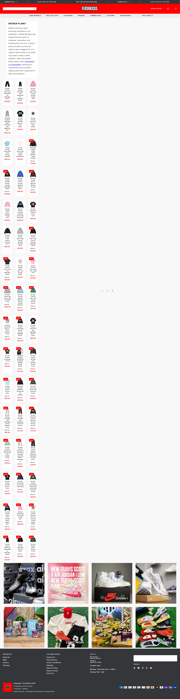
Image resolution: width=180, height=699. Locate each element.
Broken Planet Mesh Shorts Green (33, 547)
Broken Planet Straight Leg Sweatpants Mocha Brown (20, 420)
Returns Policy (52, 668)
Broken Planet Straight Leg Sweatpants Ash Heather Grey (7, 421)
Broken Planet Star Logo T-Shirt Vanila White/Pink (20, 152)
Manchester (94, 657)
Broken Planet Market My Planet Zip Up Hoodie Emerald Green (33, 486)
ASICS (168, 598)
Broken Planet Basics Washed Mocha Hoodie (33, 183)
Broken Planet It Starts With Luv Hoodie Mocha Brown (33, 420)
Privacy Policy (51, 660)
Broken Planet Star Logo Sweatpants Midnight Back (7, 93)
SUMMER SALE (95, 15)
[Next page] (112, 291)
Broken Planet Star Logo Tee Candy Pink (33, 269)
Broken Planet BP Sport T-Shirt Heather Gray (7, 329)
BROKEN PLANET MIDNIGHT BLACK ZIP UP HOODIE (20, 390)
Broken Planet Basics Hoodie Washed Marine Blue (20, 183)
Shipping (49, 665)
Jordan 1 (121, 598)
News (5, 660)
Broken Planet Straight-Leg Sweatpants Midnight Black (20, 94)
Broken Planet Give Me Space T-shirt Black (20, 122)
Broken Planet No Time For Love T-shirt (33, 212)
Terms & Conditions (53, 662)
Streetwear (75, 642)
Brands (81, 15)
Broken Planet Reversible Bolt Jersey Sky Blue (7, 152)
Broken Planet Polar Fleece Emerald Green (7, 239)
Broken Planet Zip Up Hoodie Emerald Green (33, 389)
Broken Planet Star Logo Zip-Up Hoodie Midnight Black (33, 240)
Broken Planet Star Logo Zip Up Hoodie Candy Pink (33, 93)
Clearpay (6, 665)
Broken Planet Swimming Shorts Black (20, 547)
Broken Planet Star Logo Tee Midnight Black (7, 270)
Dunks (123, 642)
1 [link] (102, 290)
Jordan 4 (165, 642)
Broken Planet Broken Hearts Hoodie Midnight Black (7, 183)
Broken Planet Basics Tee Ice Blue (7, 389)
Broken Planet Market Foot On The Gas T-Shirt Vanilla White (33, 518)
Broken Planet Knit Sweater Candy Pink (7, 213)
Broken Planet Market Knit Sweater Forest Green (33, 361)
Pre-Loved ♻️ (147, 15)
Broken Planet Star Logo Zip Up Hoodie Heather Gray (20, 240)
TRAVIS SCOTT (74, 598)
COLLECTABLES (30, 642)
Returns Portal (52, 671)
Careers (6, 662)
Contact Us (50, 657)
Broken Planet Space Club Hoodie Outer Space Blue (7, 518)
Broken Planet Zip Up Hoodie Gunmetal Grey (7, 298)
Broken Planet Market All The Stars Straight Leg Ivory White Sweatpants (20, 454)
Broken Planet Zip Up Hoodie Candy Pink (20, 515)
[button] (176, 9)
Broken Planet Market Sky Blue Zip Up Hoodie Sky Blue (20, 300)
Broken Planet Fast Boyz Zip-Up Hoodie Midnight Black (20, 330)
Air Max (34, 598)
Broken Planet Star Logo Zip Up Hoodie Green (33, 299)
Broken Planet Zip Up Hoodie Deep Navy (20, 483)
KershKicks (27, 683)
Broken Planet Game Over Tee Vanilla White (20, 270)
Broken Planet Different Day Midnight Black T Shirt (33, 330)
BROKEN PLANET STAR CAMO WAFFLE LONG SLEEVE (33, 153)
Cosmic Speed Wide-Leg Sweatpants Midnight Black (7, 549)
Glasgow (93, 660)
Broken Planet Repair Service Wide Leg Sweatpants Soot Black (33, 453)
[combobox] (19, 8)
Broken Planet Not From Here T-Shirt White (33, 122)
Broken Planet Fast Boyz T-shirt (7, 358)
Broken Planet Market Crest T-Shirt (7, 484)
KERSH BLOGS (156, 8)
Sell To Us (50, 673)
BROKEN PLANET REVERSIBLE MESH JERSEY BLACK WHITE (20, 361)
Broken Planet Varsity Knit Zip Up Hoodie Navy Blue (20, 213)
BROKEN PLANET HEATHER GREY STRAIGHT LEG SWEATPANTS (7, 124)
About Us (6, 657)
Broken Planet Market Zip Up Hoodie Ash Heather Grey (7, 452)
